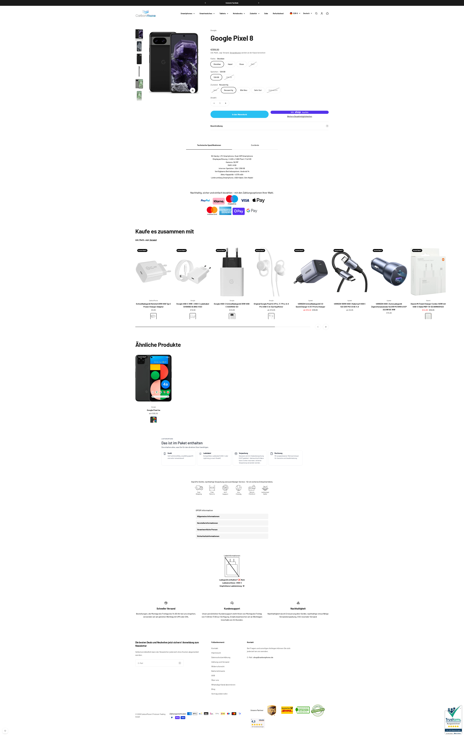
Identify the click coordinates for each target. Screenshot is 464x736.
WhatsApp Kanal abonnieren (223, 684)
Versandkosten (235, 53)
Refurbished (278, 13)
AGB (213, 675)
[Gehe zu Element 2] (139, 46)
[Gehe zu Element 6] (139, 96)
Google (213, 30)
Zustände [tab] (255, 145)
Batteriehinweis (218, 671)
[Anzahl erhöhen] (225, 103)
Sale (266, 13)
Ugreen (310, 300)
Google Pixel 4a (153, 410)
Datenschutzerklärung (220, 657)
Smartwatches (205, 13)
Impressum (216, 653)
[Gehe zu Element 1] (139, 34)
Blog (213, 689)
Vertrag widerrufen (219, 693)
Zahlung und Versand (220, 662)
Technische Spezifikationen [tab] (209, 145)
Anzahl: (213, 97)
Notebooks (238, 13)
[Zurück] (205, 3)
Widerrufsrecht (218, 666)
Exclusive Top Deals (232, 3)
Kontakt (214, 648)
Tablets (222, 13)
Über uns (215, 680)
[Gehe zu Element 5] (139, 84)
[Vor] (258, 3)
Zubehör (253, 13)
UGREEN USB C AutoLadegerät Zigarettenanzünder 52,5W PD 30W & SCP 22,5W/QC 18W (389, 307)
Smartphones (186, 13)
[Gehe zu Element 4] (139, 71)
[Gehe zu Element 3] (139, 59)
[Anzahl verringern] (214, 103)
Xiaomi (428, 300)
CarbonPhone (153, 300)
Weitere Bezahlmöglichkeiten (299, 116)
